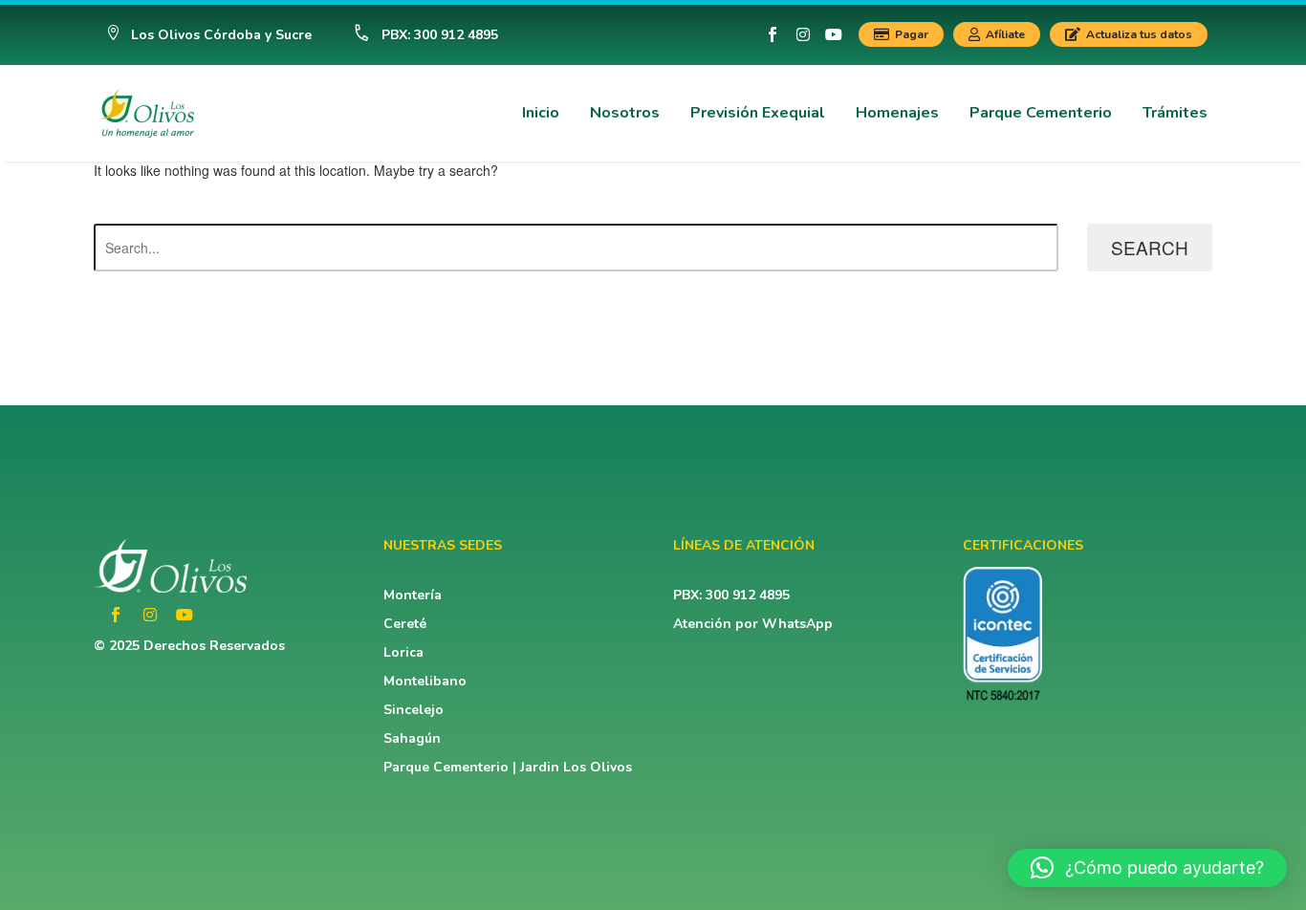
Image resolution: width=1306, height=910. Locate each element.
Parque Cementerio (1040, 112)
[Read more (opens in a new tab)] (417, 34)
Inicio (540, 112)
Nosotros (625, 112)
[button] (209, 35)
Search (1149, 247)
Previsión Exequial (757, 112)
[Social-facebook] (772, 34)
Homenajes (897, 112)
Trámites (1175, 112)
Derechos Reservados (214, 646)
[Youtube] (833, 34)
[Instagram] (803, 34)
